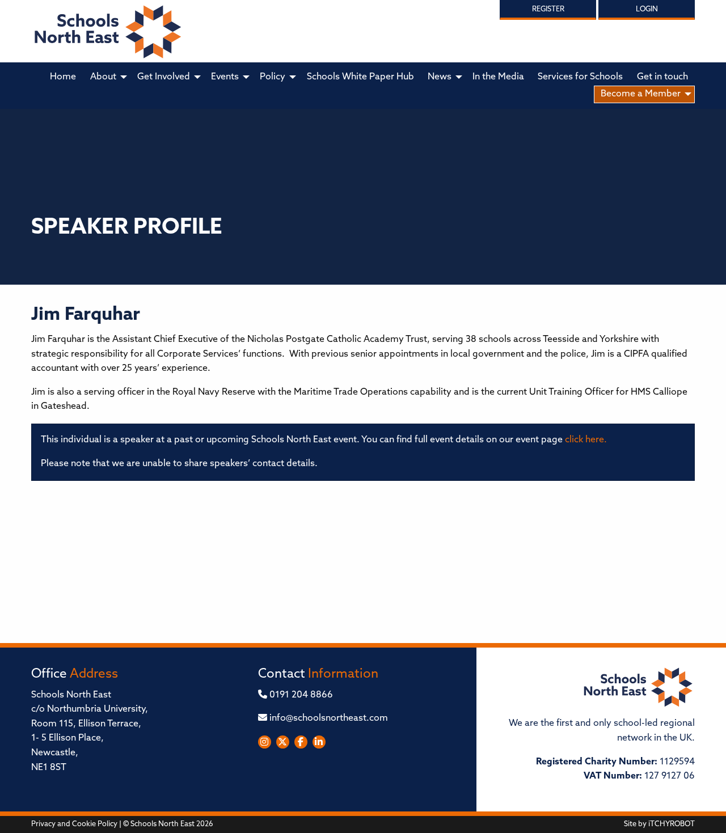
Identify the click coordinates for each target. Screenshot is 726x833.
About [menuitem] (103, 77)
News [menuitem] (439, 77)
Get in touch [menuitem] (662, 77)
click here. (586, 440)
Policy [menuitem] (272, 77)
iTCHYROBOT (671, 824)
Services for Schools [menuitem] (580, 77)
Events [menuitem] (225, 77)
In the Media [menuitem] (498, 77)
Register (548, 9)
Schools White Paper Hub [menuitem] (360, 77)
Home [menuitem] (63, 77)
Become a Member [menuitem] (641, 94)
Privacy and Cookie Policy (74, 824)
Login (647, 9)
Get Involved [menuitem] (163, 77)
